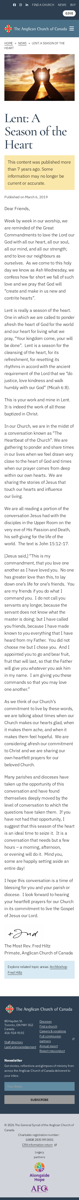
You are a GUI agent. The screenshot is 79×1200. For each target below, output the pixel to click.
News (62, 4)
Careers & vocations (53, 1031)
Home (8, 43)
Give (69, 13)
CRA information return (37, 1145)
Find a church (43, 4)
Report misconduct (52, 1051)
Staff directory (13, 1042)
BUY (73, 4)
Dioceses (46, 1021)
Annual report (49, 1046)
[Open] (72, 28)
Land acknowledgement (20, 1047)
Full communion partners (50, 1038)
